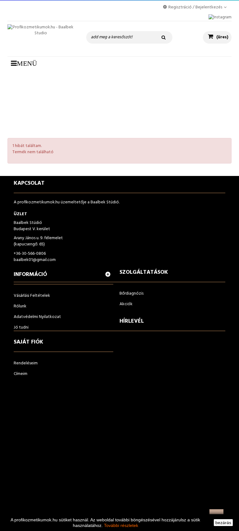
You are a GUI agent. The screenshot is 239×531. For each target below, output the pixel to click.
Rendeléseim (26, 363)
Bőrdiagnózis (131, 293)
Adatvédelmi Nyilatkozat (37, 316)
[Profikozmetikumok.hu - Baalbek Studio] (40, 38)
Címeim (20, 373)
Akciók (126, 304)
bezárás (223, 522)
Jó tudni (21, 327)
